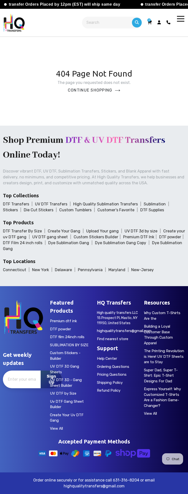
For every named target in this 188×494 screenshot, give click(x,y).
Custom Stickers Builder (96, 237)
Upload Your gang (102, 231)
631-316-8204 (126, 480)
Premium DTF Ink (138, 237)
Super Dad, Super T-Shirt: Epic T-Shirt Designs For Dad (161, 375)
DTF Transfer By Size (22, 231)
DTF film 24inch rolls (67, 337)
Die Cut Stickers (38, 210)
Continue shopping (90, 90)
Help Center (107, 358)
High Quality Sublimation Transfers (105, 204)
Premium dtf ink (63, 321)
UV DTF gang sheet (50, 237)
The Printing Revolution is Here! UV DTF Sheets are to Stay (164, 356)
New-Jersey (142, 269)
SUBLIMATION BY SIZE (69, 345)
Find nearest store (112, 339)
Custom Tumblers (75, 210)
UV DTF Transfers (51, 204)
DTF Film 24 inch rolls (22, 242)
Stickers (10, 210)
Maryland (116, 269)
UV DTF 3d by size (141, 231)
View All (56, 428)
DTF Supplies (152, 210)
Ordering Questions (113, 366)
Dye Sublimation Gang (68, 242)
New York (40, 269)
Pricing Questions (112, 374)
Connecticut (14, 269)
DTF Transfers (16, 204)
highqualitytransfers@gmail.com (124, 331)
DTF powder (170, 237)
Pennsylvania (90, 269)
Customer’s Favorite (115, 210)
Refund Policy (108, 390)
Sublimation (155, 204)
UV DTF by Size (63, 393)
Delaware (63, 269)
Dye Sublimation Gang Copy (120, 242)
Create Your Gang (64, 231)
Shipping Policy (110, 382)
